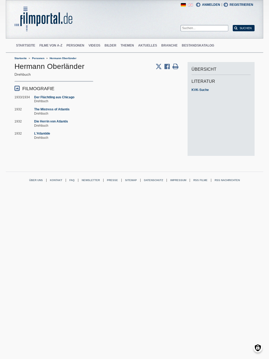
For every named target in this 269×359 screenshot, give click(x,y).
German (183, 5)
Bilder (110, 45)
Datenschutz (153, 180)
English (190, 5)
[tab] (53, 88)
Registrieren (241, 5)
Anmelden (211, 5)
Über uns (36, 180)
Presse (112, 180)
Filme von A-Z (50, 45)
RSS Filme (200, 180)
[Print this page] (175, 66)
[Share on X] (160, 66)
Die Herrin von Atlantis (51, 121)
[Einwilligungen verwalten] (257, 347)
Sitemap (131, 180)
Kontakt (56, 180)
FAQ (72, 180)
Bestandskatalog (198, 45)
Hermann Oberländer (63, 58)
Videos (94, 45)
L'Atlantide (42, 133)
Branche (169, 45)
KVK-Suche (200, 90)
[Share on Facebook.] (168, 66)
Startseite (25, 45)
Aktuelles (147, 45)
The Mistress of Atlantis (52, 109)
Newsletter (91, 180)
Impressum (178, 180)
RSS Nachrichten (227, 180)
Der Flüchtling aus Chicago (54, 97)
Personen (75, 45)
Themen (127, 45)
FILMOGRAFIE (38, 88)
